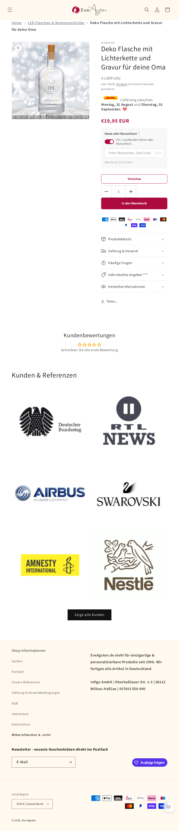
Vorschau (134, 179)
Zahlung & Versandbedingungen (36, 692)
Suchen (17, 661)
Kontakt (18, 672)
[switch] (109, 141)
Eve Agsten (29, 820)
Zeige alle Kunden (89, 614)
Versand (121, 84)
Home (16, 22)
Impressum (20, 714)
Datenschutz (21, 724)
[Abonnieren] (70, 762)
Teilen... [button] (112, 301)
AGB (15, 703)
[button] (10, 10)
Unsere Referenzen (26, 682)
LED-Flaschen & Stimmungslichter (56, 22)
